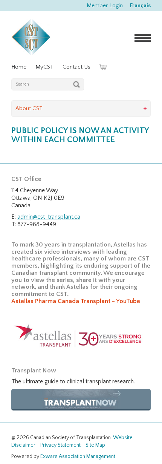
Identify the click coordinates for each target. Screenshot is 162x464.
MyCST (44, 67)
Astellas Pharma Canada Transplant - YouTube (75, 301)
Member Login (105, 5)
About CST (29, 108)
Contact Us (76, 67)
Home (18, 67)
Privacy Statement (60, 445)
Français (140, 5)
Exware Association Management (77, 456)
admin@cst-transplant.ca (48, 216)
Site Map (95, 445)
